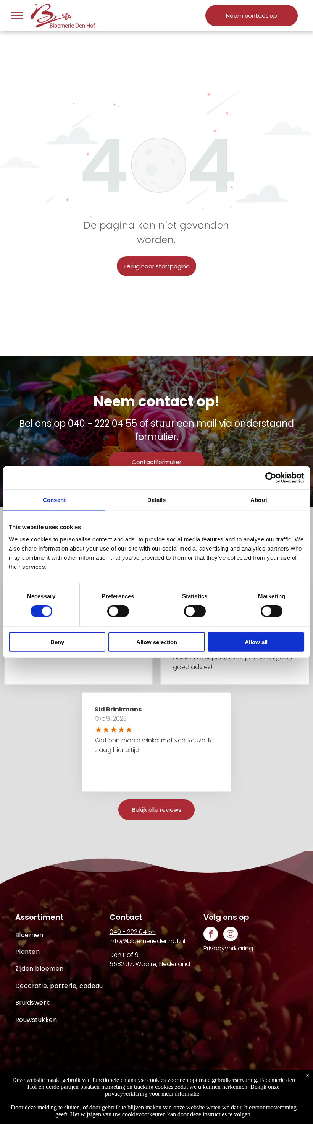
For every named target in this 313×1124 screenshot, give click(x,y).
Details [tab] (156, 500)
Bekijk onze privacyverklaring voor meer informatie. (192, 1090)
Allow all (256, 641)
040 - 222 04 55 (102, 423)
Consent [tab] (54, 500)
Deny (57, 641)
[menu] (17, 16)
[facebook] (210, 935)
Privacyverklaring (228, 948)
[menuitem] (62, 935)
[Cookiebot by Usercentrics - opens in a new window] (270, 478)
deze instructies (208, 1114)
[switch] (118, 611)
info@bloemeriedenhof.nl (147, 941)
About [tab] (258, 500)
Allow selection (156, 641)
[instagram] (230, 935)
